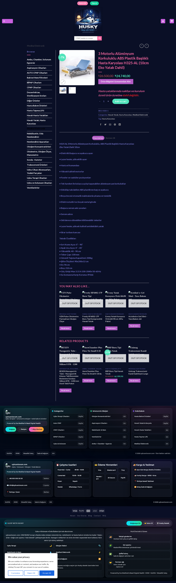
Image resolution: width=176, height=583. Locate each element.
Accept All (47, 573)
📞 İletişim (22, 429)
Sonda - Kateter (34, 160)
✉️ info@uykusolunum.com (28, 485)
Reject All (31, 573)
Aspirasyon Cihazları (36, 68)
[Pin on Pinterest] (115, 124)
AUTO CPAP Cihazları (37, 73)
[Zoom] (62, 82)
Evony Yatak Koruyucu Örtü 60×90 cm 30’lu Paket (115, 318)
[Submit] (99, 38)
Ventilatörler (33, 187)
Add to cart (120, 101)
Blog (90, 516)
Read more (65, 328)
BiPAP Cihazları (68, 437)
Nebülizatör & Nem (109, 430)
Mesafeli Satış (28, 453)
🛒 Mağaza (11, 429)
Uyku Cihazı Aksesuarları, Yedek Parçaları (39, 171)
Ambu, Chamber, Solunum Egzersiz (39, 61)
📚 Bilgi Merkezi (36, 429)
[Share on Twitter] (105, 124)
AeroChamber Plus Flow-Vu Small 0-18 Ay (92, 372)
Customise (15, 573)
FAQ (104, 516)
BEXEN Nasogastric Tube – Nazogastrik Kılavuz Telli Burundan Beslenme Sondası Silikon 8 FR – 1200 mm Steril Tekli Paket (69, 377)
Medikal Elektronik (36, 46)
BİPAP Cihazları (34, 82)
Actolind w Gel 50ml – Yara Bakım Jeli (137, 317)
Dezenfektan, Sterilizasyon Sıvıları (36, 94)
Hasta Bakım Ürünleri (37, 105)
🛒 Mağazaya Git (134, 523)
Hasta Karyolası (108, 119)
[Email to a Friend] (110, 124)
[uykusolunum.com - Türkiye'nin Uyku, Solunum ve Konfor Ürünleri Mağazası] (88, 21)
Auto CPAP (68, 423)
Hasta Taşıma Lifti (35, 110)
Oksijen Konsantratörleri (39, 146)
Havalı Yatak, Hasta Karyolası (36, 122)
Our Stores (82, 516)
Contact (97, 516)
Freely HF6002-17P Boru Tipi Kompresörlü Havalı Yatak (92, 318)
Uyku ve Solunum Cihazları (39, 183)
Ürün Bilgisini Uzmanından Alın (116, 81)
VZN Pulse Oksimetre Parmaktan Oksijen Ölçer (69, 318)
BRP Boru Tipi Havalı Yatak (114, 372)
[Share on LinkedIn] (119, 124)
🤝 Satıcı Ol (148, 523)
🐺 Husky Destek (163, 523)
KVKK (18, 453)
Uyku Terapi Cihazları (37, 178)
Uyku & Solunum (68, 444)
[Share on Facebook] (100, 124)
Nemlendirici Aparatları (38, 142)
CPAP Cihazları (34, 87)
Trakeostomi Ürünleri (37, 165)
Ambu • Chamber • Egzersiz (109, 444)
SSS (53, 453)
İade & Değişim (42, 453)
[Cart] (172, 21)
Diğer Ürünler (33, 100)
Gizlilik (9, 453)
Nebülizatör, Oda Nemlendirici (35, 135)
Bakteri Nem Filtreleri (37, 77)
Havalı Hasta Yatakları (37, 115)
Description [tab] (98, 138)
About (72, 516)
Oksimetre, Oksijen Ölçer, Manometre (39, 153)
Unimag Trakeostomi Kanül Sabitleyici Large (138, 372)
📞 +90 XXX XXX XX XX (28, 478)
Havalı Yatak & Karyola (151, 423)
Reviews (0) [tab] (110, 138)
